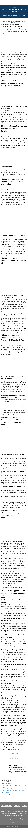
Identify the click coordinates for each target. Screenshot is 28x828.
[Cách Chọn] (14, 2)
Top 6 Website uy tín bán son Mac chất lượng (14, 788)
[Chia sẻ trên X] (14, 758)
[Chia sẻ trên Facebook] (11, 758)
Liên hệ (14, 822)
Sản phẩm (14, 7)
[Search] (26, 2)
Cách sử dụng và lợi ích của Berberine (12, 794)
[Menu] (2, 2)
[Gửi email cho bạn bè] (16, 758)
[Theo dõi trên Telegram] (4, 2)
